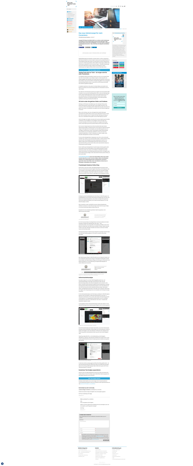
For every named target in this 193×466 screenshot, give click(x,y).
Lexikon (69, 17)
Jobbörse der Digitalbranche (100, 456)
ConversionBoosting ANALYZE (84, 156)
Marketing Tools (81, 456)
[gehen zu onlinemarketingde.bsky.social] (124, 6)
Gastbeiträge (115, 451)
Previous (113, 80)
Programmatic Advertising (83, 455)
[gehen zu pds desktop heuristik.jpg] (94, 192)
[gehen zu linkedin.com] (122, 6)
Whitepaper (70, 18)
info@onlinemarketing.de (99, 436)
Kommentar (81, 419)
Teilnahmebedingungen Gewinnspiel (119, 459)
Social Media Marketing (83, 449)
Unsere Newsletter (71, 15)
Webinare (70, 20)
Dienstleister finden (99, 455)
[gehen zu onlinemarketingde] (118, 6)
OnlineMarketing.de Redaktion (119, 33)
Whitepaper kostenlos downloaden (102, 452)
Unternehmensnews (71, 14)
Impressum (115, 455)
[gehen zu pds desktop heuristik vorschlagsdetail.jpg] (94, 253)
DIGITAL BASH (71, 29)
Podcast (97, 459)
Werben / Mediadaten (116, 449)
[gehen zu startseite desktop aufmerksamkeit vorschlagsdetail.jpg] (94, 359)
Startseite (80, 28)
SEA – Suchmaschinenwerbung (84, 452)
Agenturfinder (98, 449)
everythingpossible (118, 28)
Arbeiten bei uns (115, 453)
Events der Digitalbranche (100, 457)
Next (125, 80)
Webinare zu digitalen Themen (101, 453)
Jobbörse (70, 23)
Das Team (114, 452)
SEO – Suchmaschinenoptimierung (85, 451)
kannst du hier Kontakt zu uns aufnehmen (88, 383)
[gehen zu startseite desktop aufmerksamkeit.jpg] (94, 324)
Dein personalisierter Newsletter (101, 451)
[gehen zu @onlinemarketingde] (120, 6)
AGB (113, 457)
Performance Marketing (87, 28)
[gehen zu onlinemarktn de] (123, 36)
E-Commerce (81, 453)
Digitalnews (70, 13)
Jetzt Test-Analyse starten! (94, 70)
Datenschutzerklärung (95, 439)
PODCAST (70, 31)
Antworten (81, 395)
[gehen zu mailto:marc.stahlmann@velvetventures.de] (123, 35)
